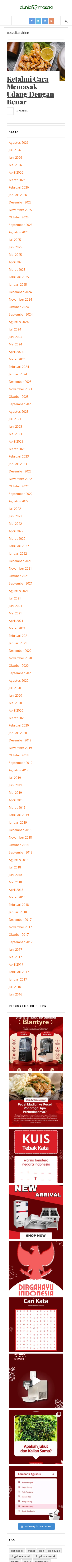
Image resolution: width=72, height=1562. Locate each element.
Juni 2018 (15, 875)
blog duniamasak (21, 1556)
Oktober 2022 (19, 486)
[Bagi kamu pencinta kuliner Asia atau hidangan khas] (36, 1437)
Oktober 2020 (19, 665)
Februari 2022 (19, 546)
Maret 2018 (17, 897)
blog (41, 1550)
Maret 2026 (17, 180)
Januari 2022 (18, 553)
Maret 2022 (17, 538)
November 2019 (20, 748)
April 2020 (16, 710)
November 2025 (20, 210)
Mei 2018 (15, 882)
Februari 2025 (19, 277)
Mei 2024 (15, 344)
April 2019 (16, 800)
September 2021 (20, 583)
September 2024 (20, 314)
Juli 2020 (15, 688)
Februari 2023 (19, 456)
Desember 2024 (20, 292)
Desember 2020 (20, 651)
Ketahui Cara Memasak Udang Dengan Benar (30, 90)
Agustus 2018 (18, 860)
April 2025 (16, 262)
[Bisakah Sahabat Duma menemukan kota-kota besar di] (36, 1324)
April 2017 (16, 964)
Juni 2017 (15, 949)
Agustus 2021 (18, 591)
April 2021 (16, 621)
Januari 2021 (18, 643)
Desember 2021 (20, 561)
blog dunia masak (45, 1556)
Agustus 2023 (18, 411)
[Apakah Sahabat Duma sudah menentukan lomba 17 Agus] (36, 1493)
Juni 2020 (15, 695)
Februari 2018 (19, 905)
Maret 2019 (17, 807)
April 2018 (16, 890)
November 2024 (20, 299)
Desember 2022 (20, 471)
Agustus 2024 (18, 322)
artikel (31, 1550)
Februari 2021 (19, 636)
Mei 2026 (15, 165)
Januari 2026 (18, 195)
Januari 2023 (18, 464)
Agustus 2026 (18, 142)
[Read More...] (10, 111)
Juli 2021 (15, 598)
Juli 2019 (15, 778)
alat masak (17, 1550)
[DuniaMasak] (36, 7)
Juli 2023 (15, 419)
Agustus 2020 (18, 680)
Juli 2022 (15, 509)
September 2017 (20, 942)
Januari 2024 (18, 374)
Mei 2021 (15, 613)
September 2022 (20, 494)
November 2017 (20, 927)
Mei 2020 (15, 703)
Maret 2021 (17, 628)
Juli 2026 (15, 150)
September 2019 (20, 763)
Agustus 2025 (18, 232)
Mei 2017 (15, 957)
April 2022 (16, 531)
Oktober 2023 (19, 396)
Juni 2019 (15, 785)
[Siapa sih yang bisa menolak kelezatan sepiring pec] (36, 1100)
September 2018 (20, 852)
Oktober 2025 (19, 217)
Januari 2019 (18, 822)
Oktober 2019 (19, 755)
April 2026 (16, 172)
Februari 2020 (19, 725)
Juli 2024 (15, 329)
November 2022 (20, 479)
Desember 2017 (20, 920)
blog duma (54, 1550)
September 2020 (20, 673)
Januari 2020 (18, 733)
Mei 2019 (15, 792)
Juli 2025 (15, 240)
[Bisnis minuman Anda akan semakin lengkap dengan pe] (36, 1381)
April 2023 (16, 441)
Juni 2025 (15, 247)
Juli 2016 (15, 987)
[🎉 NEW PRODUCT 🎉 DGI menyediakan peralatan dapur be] (36, 1212)
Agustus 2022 (18, 501)
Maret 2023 (17, 449)
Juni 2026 (15, 157)
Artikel (23, 111)
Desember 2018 (20, 830)
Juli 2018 (15, 867)
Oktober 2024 (19, 307)
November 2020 (20, 658)
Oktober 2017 (19, 934)
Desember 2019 (20, 740)
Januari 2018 (18, 912)
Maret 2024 (17, 359)
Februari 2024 (19, 367)
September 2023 (20, 404)
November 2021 (20, 568)
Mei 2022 (15, 523)
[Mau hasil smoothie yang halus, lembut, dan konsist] (36, 1044)
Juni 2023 (15, 426)
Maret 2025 (17, 269)
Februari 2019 (19, 815)
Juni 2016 (15, 994)
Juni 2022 (15, 516)
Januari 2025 (18, 284)
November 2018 (20, 837)
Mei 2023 (15, 434)
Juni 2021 (15, 606)
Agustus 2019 (18, 770)
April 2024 (16, 352)
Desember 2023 (20, 382)
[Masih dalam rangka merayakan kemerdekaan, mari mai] (36, 1156)
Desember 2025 (20, 202)
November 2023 (20, 389)
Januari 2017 (18, 979)
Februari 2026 (19, 187)
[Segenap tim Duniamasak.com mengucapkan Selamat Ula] (36, 1268)
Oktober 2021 (19, 576)
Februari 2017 (19, 972)
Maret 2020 (17, 718)
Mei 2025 (15, 255)
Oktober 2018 (19, 845)
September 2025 (20, 225)
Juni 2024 (15, 337)
